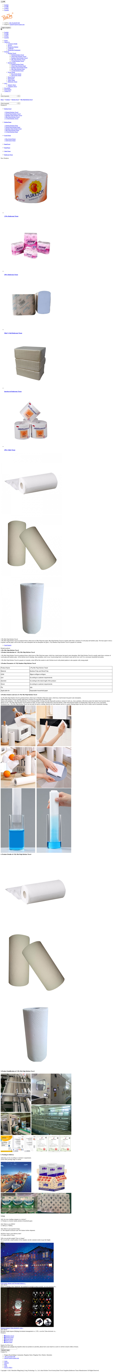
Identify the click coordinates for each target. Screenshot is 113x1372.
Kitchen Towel (12, 53)
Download (7, 88)
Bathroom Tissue (12, 81)
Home (6, 40)
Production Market (13, 47)
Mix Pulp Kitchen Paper (18, 69)
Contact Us (7, 91)
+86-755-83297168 (14, 23)
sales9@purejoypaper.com (17, 24)
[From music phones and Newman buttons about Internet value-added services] (27, 1282)
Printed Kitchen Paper (17, 64)
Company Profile (12, 43)
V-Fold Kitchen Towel (17, 61)
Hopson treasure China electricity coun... (12, 1328)
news (5, 83)
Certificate (11, 48)
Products (6, 51)
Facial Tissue (11, 72)
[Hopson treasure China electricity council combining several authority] (27, 1326)
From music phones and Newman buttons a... (13, 1283)
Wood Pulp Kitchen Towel (18, 56)
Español (6, 10)
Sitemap (6, 1362)
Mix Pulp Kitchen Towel (18, 59)
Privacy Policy (8, 1367)
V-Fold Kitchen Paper (17, 70)
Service (10, 45)
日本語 (6, 8)
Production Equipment (14, 50)
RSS (5, 1364)
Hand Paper (11, 78)
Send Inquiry (7, 89)
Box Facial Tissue (16, 74)
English (6, 5)
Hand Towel (11, 77)
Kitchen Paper (12, 62)
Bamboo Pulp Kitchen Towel (19, 58)
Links (5, 1361)
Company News (12, 86)
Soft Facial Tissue (16, 75)
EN (2, 1)
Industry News (12, 85)
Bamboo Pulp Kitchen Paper (19, 67)
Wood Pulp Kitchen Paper (18, 66)
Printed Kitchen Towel (17, 55)
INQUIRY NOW (5, 1350)
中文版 (6, 6)
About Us (7, 42)
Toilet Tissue (11, 80)
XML (5, 1366)
